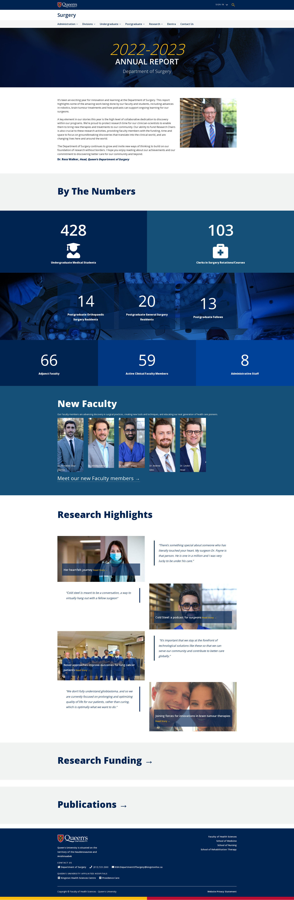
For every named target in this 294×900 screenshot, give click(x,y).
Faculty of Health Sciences (222, 836)
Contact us (187, 24)
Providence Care (110, 877)
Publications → (92, 804)
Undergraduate (109, 24)
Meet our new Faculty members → (98, 478)
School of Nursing (227, 845)
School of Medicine (226, 840)
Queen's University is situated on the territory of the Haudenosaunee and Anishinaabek (77, 852)
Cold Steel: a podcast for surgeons (178, 617)
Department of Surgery (73, 867)
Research (155, 24)
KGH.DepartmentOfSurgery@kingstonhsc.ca (138, 867)
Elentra (171, 24)
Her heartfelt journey (78, 570)
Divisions (87, 24)
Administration (66, 24)
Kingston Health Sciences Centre (78, 877)
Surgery (66, 15)
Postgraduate (134, 24)
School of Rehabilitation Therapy (219, 849)
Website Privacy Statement (222, 891)
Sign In (220, 4)
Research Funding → (105, 760)
